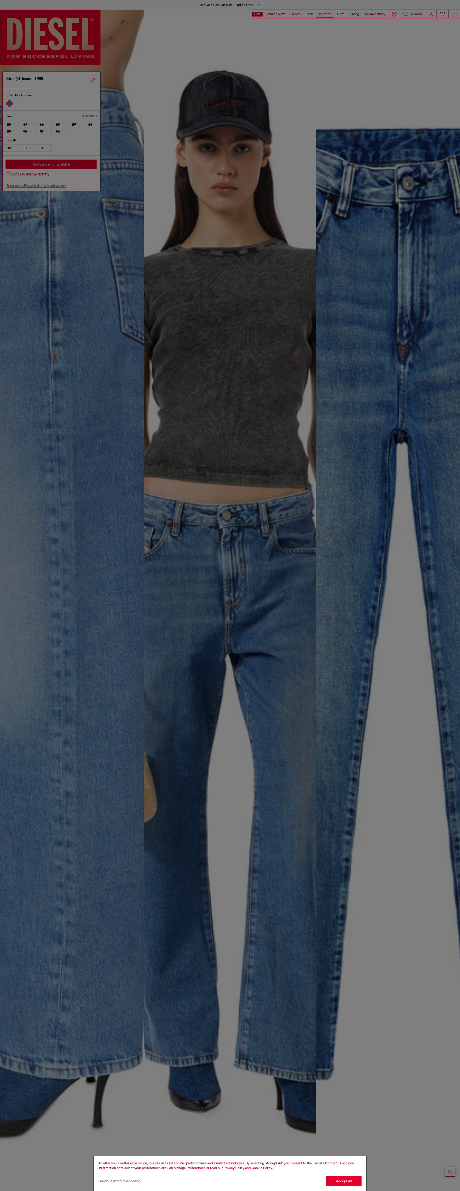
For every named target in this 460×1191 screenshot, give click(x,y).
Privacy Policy (234, 1168)
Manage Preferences (190, 1168)
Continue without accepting (119, 1181)
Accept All (344, 1181)
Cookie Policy (262, 1168)
